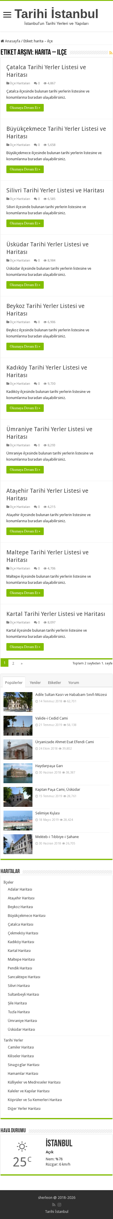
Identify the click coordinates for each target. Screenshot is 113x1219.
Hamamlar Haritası (23, 1073)
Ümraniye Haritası (22, 1020)
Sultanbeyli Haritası (23, 994)
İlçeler (8, 882)
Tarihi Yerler (13, 1040)
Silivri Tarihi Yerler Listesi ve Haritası (55, 190)
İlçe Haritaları (20, 83)
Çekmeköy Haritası (23, 933)
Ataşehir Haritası (21, 898)
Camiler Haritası (21, 1047)
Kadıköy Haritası (21, 942)
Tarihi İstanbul (56, 14)
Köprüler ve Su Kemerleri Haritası (35, 1100)
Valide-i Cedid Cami (51, 718)
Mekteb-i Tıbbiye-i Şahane (57, 837)
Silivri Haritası (19, 985)
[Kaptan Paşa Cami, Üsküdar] (17, 797)
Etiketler (54, 682)
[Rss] (54, 1204)
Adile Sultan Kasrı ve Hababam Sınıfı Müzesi (71, 694)
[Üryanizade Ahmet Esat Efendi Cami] (17, 749)
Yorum (73, 682)
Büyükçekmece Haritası (26, 915)
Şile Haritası (17, 1003)
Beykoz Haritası (20, 907)
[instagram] (59, 1204)
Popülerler (14, 682)
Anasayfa (12, 41)
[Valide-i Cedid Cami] (17, 726)
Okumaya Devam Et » (25, 108)
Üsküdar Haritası (21, 1029)
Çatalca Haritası (20, 924)
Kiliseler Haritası (21, 1056)
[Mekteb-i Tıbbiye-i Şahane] (17, 844)
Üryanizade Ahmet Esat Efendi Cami (64, 742)
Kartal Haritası (19, 950)
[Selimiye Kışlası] (17, 820)
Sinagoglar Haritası (23, 1065)
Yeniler (35, 682)
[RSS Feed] (110, 52)
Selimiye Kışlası (47, 813)
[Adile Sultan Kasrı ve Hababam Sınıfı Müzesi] (17, 702)
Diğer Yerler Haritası (24, 1108)
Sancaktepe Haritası (24, 977)
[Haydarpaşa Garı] (17, 773)
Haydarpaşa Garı (49, 766)
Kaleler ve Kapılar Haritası (29, 1091)
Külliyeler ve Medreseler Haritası (34, 1082)
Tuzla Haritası (19, 1012)
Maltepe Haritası (21, 959)
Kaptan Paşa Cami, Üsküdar (57, 789)
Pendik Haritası (20, 968)
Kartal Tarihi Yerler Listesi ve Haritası (55, 613)
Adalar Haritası (20, 889)
